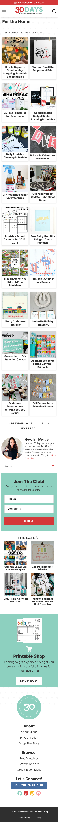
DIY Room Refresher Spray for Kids (15, 196)
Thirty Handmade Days (29, 10)
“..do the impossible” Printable (43, 568)
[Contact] (38, 793)
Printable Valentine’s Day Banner (43, 157)
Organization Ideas (29, 769)
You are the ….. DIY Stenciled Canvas (15, 358)
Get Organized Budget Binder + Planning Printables (43, 116)
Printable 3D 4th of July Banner (43, 280)
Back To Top (43, 811)
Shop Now (29, 680)
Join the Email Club (29, 785)
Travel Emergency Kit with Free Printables (15, 282)
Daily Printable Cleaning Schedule (15, 156)
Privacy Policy (29, 737)
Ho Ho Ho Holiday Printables (43, 323)
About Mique (29, 732)
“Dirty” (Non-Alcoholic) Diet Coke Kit (15, 600)
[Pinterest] (26, 793)
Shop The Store (29, 743)
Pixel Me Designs (33, 818)
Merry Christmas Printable (15, 323)
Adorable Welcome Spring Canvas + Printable (43, 364)
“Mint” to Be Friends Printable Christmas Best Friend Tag (42, 601)
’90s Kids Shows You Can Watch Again (15, 568)
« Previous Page (21, 423)
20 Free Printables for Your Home (15, 114)
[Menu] (4, 11)
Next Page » (29, 428)
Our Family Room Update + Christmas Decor (43, 197)
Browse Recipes (29, 764)
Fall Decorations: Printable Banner (43, 405)
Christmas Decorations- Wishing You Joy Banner (15, 408)
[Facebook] (19, 793)
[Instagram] (32, 793)
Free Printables (29, 758)
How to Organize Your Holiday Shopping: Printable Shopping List (15, 71)
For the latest (31, 2)
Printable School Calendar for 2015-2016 (15, 239)
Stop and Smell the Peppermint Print (43, 68)
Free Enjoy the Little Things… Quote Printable (43, 239)
